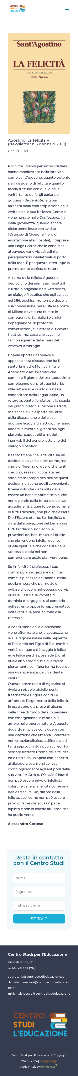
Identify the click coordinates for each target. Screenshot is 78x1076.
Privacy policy (48, 1061)
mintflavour (49, 1065)
